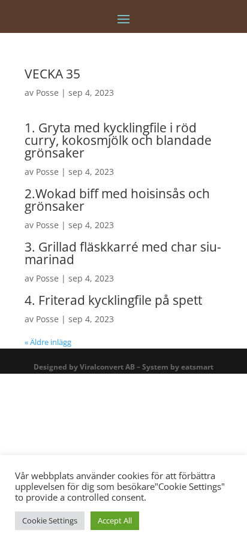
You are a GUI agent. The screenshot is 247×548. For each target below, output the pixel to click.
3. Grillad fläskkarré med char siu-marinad (123, 253)
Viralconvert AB (107, 367)
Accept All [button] (115, 520)
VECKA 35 (52, 73)
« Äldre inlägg (48, 342)
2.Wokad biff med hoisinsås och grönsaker (117, 199)
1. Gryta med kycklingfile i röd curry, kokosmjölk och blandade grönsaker (118, 140)
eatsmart (197, 367)
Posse (47, 92)
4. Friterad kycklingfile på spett (113, 300)
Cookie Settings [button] (49, 520)
